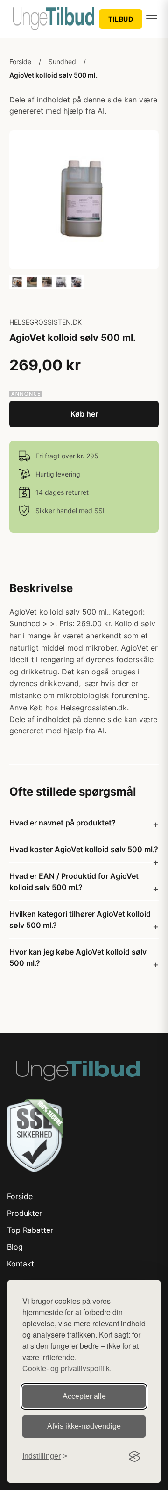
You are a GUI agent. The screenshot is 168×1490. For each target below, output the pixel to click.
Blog (15, 1246)
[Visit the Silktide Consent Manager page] (134, 1456)
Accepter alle (84, 1396)
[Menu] (151, 18)
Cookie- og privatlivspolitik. (67, 1368)
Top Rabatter (30, 1230)
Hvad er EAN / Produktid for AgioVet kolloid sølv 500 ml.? (74, 881)
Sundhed (62, 61)
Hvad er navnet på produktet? (62, 822)
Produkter (24, 1213)
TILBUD (120, 19)
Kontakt (20, 1263)
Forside (20, 61)
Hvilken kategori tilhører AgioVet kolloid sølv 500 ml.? (80, 919)
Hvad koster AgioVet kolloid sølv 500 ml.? (83, 849)
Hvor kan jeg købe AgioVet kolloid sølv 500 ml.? (78, 957)
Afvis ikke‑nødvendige (84, 1426)
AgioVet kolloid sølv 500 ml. (53, 75)
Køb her (84, 414)
